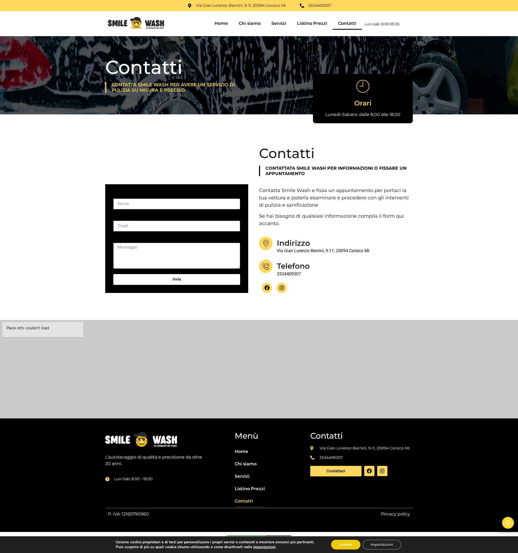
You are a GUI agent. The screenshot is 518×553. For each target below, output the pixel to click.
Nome (119, 194)
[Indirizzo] (265, 243)
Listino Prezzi (312, 23)
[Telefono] (265, 266)
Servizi (278, 23)
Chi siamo (250, 23)
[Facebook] (267, 288)
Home (221, 23)
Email (118, 216)
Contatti (347, 23)
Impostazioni (382, 544)
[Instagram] (282, 288)
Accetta (345, 544)
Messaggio (123, 239)
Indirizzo (293, 243)
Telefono (293, 266)
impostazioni (264, 547)
